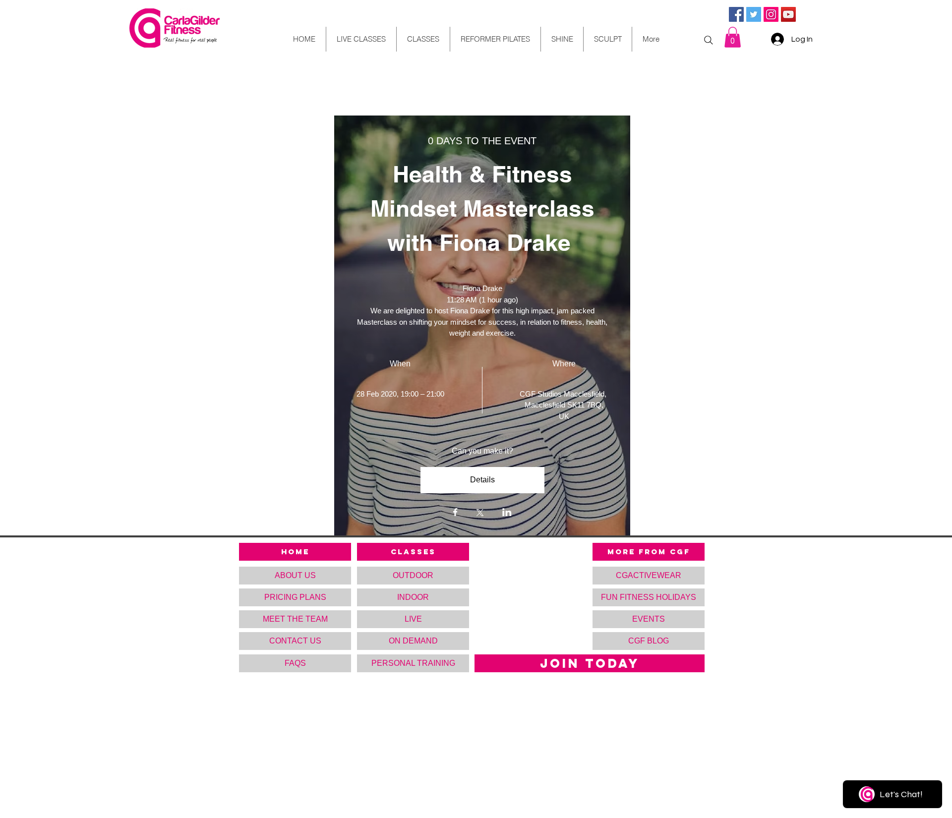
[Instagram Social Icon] (771, 14)
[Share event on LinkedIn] (507, 513)
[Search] (708, 40)
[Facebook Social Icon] (736, 14)
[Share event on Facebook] (455, 513)
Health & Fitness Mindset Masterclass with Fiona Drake (485, 208)
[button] (732, 37)
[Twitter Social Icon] (753, 14)
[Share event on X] (480, 513)
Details (482, 479)
